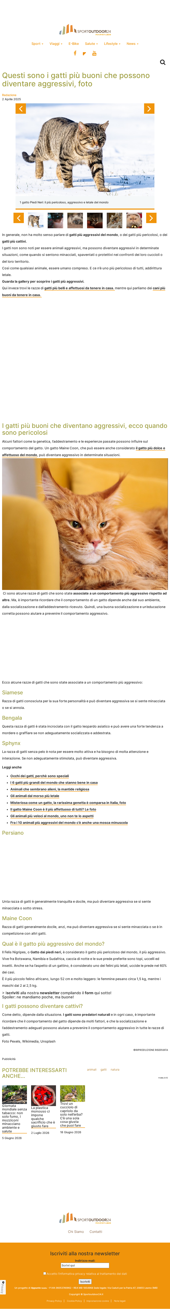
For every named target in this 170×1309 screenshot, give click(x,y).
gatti (104, 1069)
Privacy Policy (54, 1300)
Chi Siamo (76, 1232)
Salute (90, 44)
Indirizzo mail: (85, 1260)
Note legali (119, 1300)
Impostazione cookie (85, 1240)
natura (115, 1069)
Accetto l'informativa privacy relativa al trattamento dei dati (87, 1273)
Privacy (2, 1288)
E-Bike (74, 44)
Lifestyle (111, 44)
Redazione (9, 95)
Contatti (96, 1232)
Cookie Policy (74, 1300)
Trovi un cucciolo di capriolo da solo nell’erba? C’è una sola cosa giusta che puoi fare (71, 1115)
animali (91, 1069)
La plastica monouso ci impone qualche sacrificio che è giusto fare (43, 1117)
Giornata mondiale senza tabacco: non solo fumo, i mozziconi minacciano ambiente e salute (14, 1118)
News (131, 44)
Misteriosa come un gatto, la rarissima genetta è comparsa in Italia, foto (68, 803)
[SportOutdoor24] (85, 29)
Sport (36, 44)
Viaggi (55, 44)
